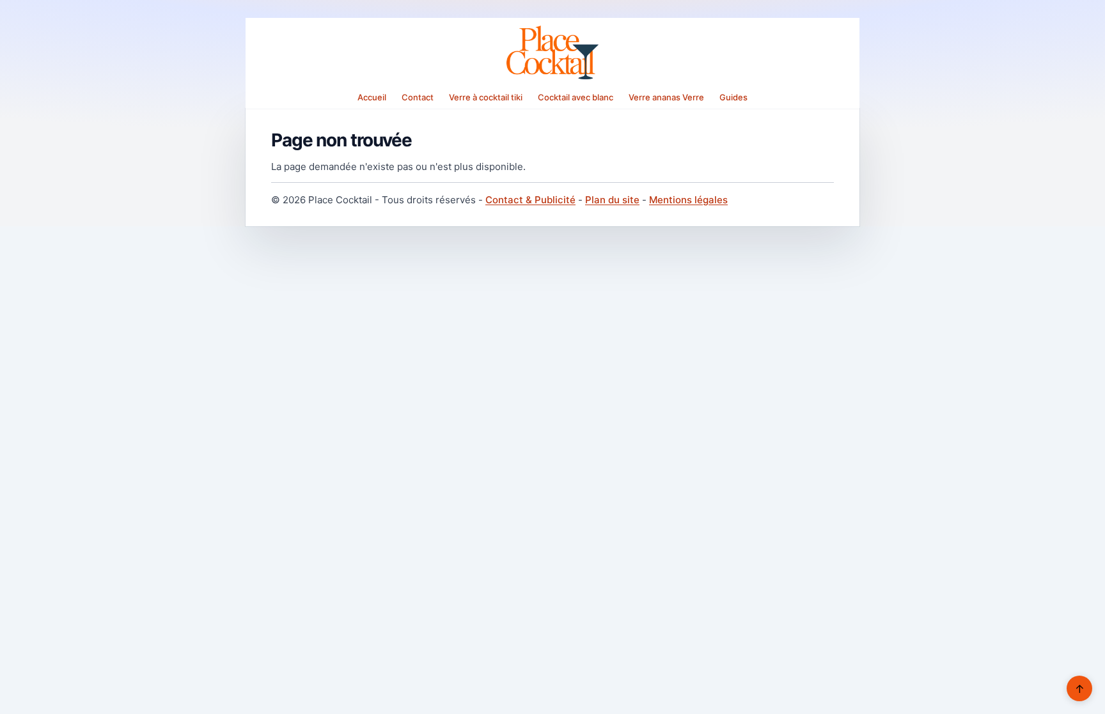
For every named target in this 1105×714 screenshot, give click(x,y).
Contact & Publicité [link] (530, 200)
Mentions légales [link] (688, 200)
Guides (733, 97)
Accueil (371, 97)
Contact (418, 97)
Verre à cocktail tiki (485, 97)
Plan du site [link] (612, 200)
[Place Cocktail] (552, 52)
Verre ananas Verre (666, 97)
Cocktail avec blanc (575, 97)
